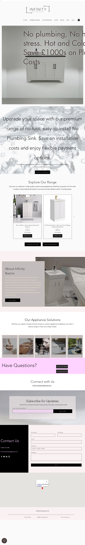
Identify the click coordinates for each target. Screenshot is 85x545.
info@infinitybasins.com (42, 511)
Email (32, 439)
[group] (42, 217)
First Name (34, 432)
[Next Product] (74, 217)
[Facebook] (2, 457)
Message (33, 445)
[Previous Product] (11, 217)
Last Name (60, 432)
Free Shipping (27, 232)
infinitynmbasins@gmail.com (9, 451)
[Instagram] (9, 457)
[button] (79, 19)
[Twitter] (4, 457)
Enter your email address (19, 408)
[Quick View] (27, 209)
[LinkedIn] (7, 457)
